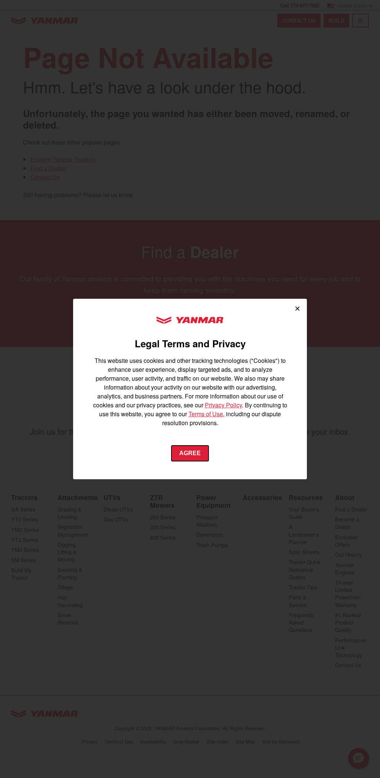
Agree (190, 453)
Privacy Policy (223, 405)
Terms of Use (206, 414)
